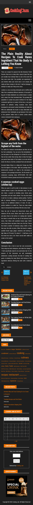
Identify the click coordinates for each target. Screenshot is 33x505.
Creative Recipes (17, 358)
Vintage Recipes (20, 381)
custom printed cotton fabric (13, 363)
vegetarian (13, 381)
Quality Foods (27, 371)
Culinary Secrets (28, 361)
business (18, 349)
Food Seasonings (17, 366)
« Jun (15, 441)
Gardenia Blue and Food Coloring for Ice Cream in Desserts (21, 295)
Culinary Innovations (20, 361)
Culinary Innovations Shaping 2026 (21, 310)
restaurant (14, 374)
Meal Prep (3, 371)
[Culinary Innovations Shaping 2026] (5, 312)
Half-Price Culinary (4, 368)
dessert (21, 363)
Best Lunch (3, 349)
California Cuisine (25, 349)
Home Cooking (19, 368)
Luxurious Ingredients (27, 368)
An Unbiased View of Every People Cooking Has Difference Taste (27, 281)
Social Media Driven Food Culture (20, 325)
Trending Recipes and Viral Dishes (21, 302)
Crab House (11, 358)
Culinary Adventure (5, 361)
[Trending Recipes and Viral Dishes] (5, 304)
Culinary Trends (4, 363)
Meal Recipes (8, 371)
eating (2, 366)
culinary (25, 357)
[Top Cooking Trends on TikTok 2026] (5, 319)
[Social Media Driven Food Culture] (5, 327)
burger (13, 349)
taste (25, 378)
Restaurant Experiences (5, 378)
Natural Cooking (14, 371)
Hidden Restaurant (12, 368)
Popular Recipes (21, 371)
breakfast (8, 349)
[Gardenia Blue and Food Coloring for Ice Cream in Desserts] (5, 296)
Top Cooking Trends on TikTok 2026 (21, 317)
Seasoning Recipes (14, 378)
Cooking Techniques (4, 358)
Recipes (12, 48)
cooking (20, 353)
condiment (4, 353)
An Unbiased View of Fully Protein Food (4, 278)
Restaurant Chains (23, 375)
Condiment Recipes (12, 353)
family (7, 366)
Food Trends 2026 (23, 366)
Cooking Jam (20, 465)
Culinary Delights (12, 361)
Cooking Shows (27, 353)
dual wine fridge (26, 363)
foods (11, 366)
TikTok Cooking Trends (5, 381)
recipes (9, 267)
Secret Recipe (20, 378)
